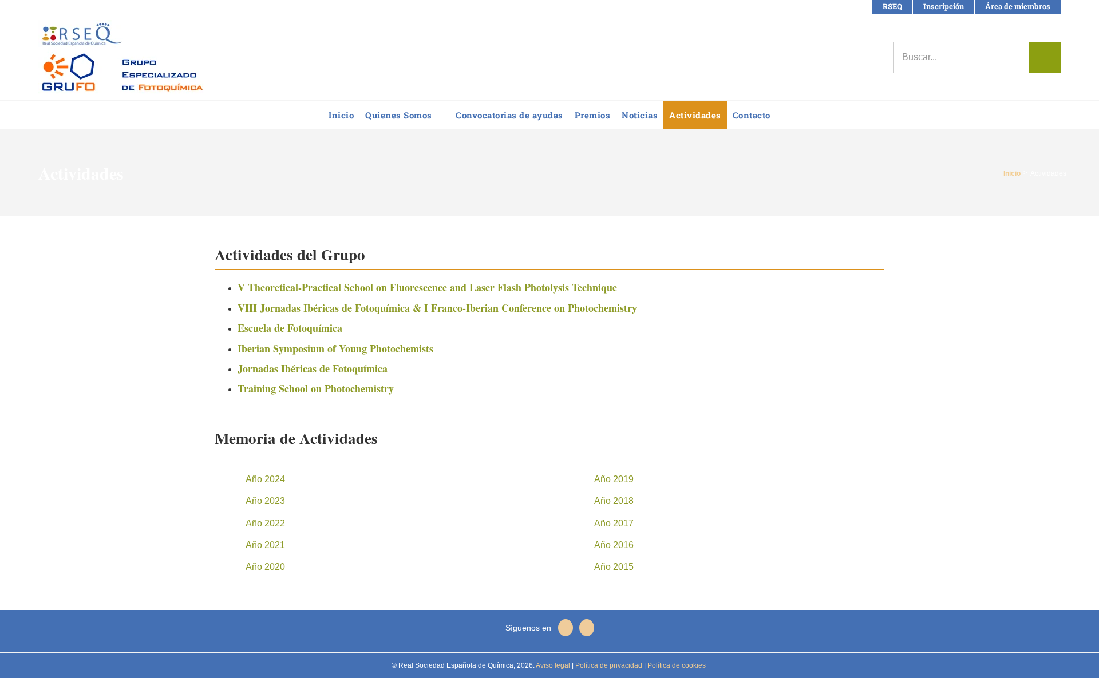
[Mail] (565, 627)
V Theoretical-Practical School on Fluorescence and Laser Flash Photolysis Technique (427, 287)
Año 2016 (614, 545)
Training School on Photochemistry (316, 388)
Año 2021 (265, 545)
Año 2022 (265, 523)
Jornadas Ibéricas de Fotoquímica (313, 368)
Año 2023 (265, 501)
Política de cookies (676, 665)
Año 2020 (265, 567)
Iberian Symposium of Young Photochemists (335, 348)
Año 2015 (614, 567)
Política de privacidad (608, 665)
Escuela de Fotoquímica (290, 327)
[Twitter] (586, 627)
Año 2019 (614, 479)
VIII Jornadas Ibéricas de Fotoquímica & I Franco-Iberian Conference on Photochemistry (437, 307)
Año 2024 (265, 479)
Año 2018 (614, 501)
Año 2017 (614, 523)
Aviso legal (553, 665)
